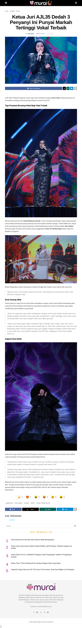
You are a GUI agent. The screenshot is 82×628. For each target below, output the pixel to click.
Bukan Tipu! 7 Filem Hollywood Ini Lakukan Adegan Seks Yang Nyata (35, 563)
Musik (18, 11)
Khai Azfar (31, 33)
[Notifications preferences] (1, 626)
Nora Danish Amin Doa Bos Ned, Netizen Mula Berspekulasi (32, 540)
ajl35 (32, 503)
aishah (26, 503)
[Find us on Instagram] (44, 612)
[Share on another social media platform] (75, 88)
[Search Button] (76, 3)
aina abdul (18, 503)
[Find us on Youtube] (48, 612)
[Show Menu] (6, 3)
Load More (12, 520)
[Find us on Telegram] (37, 612)
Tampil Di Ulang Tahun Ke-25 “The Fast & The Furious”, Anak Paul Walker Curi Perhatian (42, 569)
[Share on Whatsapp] (68, 88)
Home (6, 11)
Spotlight (12, 11)
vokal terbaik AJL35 (43, 503)
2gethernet (9, 503)
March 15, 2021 (40, 33)
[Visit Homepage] (41, 3)
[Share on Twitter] (64, 88)
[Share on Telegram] (71, 88)
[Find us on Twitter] (41, 612)
